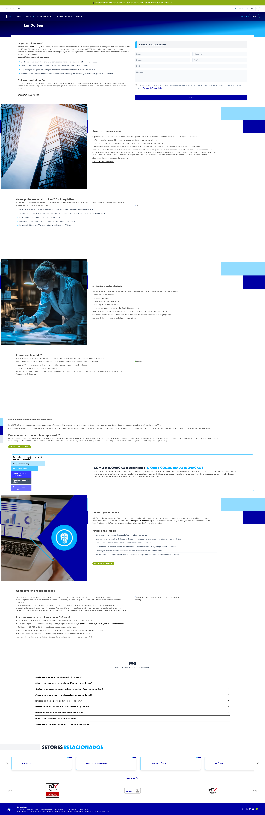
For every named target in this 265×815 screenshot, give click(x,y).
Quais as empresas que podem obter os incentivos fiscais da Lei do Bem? (69, 689)
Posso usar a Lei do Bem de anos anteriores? (55, 718)
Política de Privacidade (152, 88)
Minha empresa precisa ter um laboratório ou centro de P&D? (63, 683)
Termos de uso (50, 811)
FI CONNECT (9, 9)
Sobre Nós (19, 16)
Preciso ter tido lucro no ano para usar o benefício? (59, 712)
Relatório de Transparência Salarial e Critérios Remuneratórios (90, 811)
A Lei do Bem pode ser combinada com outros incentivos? (62, 724)
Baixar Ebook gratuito (103, 564)
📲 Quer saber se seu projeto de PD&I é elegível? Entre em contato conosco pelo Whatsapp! (131, 3)
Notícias (79, 16)
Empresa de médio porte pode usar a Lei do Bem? (58, 700)
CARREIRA (243, 16)
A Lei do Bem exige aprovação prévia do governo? (58, 677)
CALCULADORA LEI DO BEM (28, 95)
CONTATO (254, 16)
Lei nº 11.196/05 (36, 46)
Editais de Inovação (44, 16)
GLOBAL (18, 9)
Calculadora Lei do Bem (19, 447)
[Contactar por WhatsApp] (256, 809)
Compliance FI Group (62, 811)
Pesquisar (241, 9)
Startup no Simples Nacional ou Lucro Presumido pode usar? (62, 706)
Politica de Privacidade (24, 811)
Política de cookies (39, 811)
